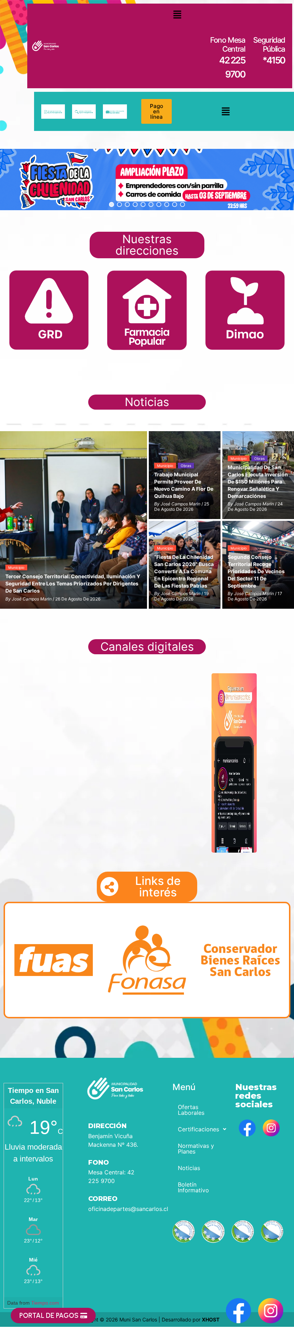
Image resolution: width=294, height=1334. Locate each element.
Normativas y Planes (196, 1148)
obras (186, 465)
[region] (147, 179)
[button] (177, 14)
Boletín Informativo (193, 1187)
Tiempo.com (45, 1303)
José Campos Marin (32, 599)
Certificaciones (198, 1129)
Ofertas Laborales (191, 1109)
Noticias (189, 1168)
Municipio (16, 567)
